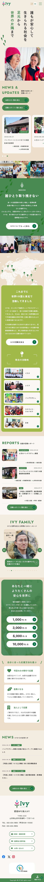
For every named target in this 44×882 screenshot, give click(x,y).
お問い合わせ (19, 848)
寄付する (37, 879)
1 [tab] (2, 156)
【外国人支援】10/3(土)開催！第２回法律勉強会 (19, 763)
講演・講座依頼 (19, 834)
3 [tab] (7, 156)
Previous (4, 550)
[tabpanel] (22, 548)
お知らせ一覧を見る (12, 100)
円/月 (20, 619)
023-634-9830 (12, 823)
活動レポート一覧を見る (14, 108)
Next (40, 550)
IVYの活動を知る (17, 342)
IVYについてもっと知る (20, 226)
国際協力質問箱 (19, 841)
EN (35, 4)
